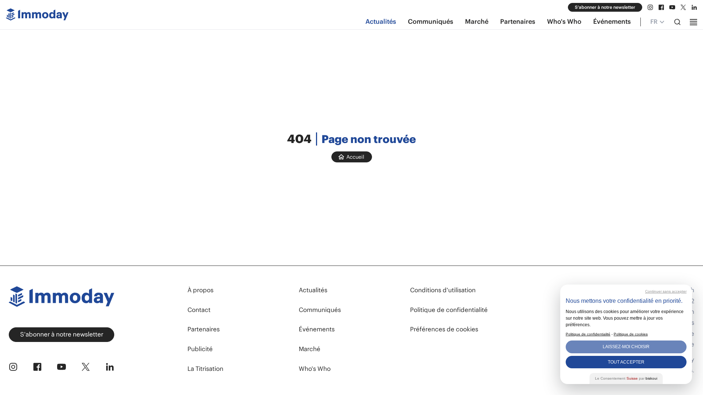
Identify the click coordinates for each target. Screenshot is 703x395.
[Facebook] (661, 7)
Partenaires (517, 22)
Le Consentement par (626, 378)
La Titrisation (205, 369)
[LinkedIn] (694, 7)
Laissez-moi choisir (626, 346)
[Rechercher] (677, 22)
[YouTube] (672, 7)
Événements (612, 22)
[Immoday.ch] (37, 15)
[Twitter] (683, 7)
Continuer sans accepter (666, 291)
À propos (200, 290)
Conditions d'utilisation (443, 290)
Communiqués (430, 22)
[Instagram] (650, 7)
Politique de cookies (631, 334)
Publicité (200, 349)
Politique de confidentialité (449, 310)
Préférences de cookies (444, 329)
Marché (476, 22)
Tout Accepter (626, 362)
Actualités (380, 22)
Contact (199, 310)
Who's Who (564, 22)
